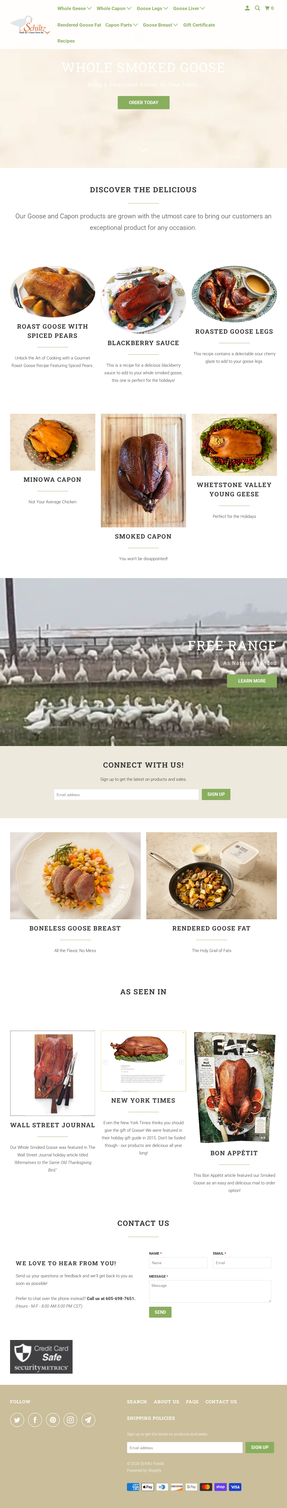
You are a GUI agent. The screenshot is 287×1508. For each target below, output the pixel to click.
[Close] (215, 668)
